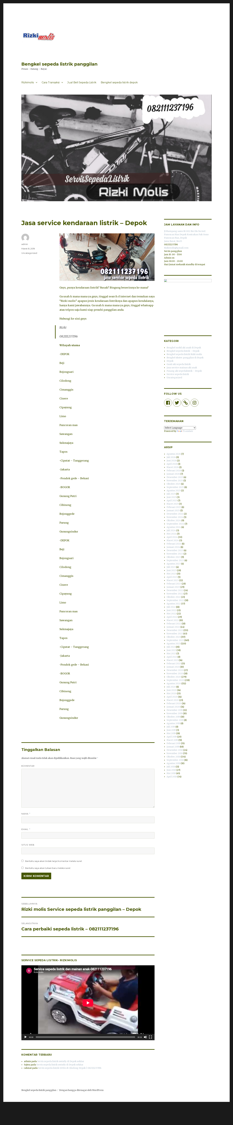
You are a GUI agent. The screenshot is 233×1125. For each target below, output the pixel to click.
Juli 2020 (171, 687)
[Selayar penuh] (150, 1037)
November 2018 (175, 753)
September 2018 (175, 760)
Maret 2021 (172, 660)
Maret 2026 (173, 467)
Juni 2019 (171, 730)
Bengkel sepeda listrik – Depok (183, 351)
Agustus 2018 (173, 763)
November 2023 (175, 553)
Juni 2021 (171, 650)
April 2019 (172, 736)
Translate (188, 431)
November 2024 (175, 517)
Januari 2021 (173, 667)
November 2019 (174, 713)
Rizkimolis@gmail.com (176, 248)
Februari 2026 (174, 470)
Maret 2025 (172, 504)
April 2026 (172, 464)
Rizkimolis (27, 82)
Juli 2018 (171, 766)
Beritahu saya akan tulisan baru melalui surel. (48, 868)
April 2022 (172, 617)
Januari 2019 (173, 746)
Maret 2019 (172, 740)
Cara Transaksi (50, 82)
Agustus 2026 (174, 454)
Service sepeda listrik (178, 374)
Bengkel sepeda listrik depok (119, 82)
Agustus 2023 (174, 563)
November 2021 (175, 633)
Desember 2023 (175, 550)
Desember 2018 (175, 750)
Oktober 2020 (174, 677)
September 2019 (175, 720)
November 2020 (175, 673)
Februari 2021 (174, 663)
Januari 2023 (173, 587)
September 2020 (175, 680)
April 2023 (172, 577)
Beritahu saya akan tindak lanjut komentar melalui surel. (53, 861)
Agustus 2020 (174, 683)
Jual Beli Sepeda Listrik (81, 82)
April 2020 (172, 697)
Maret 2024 (173, 540)
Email (25, 829)
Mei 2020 (171, 693)
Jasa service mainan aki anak (182, 367)
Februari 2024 (174, 543)
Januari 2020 (173, 706)
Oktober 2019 (173, 716)
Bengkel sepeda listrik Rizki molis (184, 354)
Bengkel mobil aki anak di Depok (184, 347)
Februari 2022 (174, 623)
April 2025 (172, 500)
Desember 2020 (175, 670)
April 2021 (172, 657)
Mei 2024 (171, 533)
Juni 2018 (171, 770)
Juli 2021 (171, 647)
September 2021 (175, 640)
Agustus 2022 (174, 603)
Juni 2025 (171, 497)
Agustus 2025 (174, 490)
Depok (170, 361)
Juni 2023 (171, 570)
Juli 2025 (171, 494)
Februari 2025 (174, 507)
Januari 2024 (173, 547)
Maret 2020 (173, 700)
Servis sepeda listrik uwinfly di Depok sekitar (60, 1061)
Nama (25, 813)
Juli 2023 (171, 567)
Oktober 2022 (174, 597)
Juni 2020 (172, 690)
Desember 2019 (175, 710)
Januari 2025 (173, 510)
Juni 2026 (171, 460)
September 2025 (175, 487)
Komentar (28, 766)
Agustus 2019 (173, 723)
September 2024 (175, 523)
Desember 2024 (175, 514)
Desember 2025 (175, 477)
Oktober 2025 (174, 484)
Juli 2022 (171, 607)
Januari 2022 (173, 627)
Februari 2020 (174, 703)
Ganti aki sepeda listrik (179, 364)
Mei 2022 (171, 613)
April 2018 (172, 776)
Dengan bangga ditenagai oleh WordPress (81, 1090)
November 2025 (175, 480)
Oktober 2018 (173, 756)
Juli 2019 (171, 726)
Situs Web (27, 844)
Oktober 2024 (174, 520)
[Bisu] (145, 1037)
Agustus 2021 (173, 643)
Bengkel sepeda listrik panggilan (59, 64)
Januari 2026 (173, 474)
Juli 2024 (171, 530)
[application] (88, 1002)
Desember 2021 (175, 630)
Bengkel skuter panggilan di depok (185, 357)
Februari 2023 (174, 583)
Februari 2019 (174, 743)
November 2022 (175, 593)
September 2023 (175, 560)
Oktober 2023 (174, 557)
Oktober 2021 (173, 637)
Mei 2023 (171, 573)
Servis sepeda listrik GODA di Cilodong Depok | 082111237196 (69, 1068)
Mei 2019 (171, 733)
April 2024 (172, 537)
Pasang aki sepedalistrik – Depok (184, 371)
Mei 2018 (171, 773)
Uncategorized (29, 253)
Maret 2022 (173, 620)
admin (24, 244)
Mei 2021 (171, 653)
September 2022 (175, 600)
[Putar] (25, 1037)
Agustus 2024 (174, 527)
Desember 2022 (175, 590)
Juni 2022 (171, 610)
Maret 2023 (173, 580)
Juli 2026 (171, 457)
